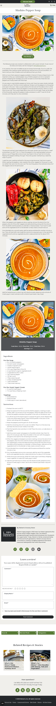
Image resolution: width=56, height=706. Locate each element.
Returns (39, 702)
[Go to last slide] (6, 660)
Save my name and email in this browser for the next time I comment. (26, 611)
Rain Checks (33, 702)
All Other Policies (47, 702)
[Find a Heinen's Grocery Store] (49, 2)
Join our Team (27, 1)
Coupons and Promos (23, 702)
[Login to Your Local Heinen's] (52, 2)
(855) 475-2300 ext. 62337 (25, 683)
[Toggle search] (54, 2)
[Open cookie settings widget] (2, 703)
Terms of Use (8, 702)
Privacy (14, 702)
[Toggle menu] (1, 5)
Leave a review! (28, 54)
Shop (53, 5)
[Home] (26, 5)
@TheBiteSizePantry (40, 65)
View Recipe (27, 56)
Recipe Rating (7, 588)
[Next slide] (49, 660)
